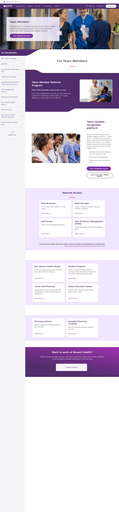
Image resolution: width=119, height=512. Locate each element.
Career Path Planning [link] (8, 77)
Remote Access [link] (6, 109)
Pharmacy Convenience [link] (9, 97)
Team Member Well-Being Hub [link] (10, 70)
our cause (107, 138)
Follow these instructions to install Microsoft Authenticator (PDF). (84, 246)
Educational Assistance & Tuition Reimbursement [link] (10, 83)
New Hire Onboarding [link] (8, 58)
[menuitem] (12, 58)
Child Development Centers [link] (8, 90)
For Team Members (9, 53)
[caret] (23, 64)
